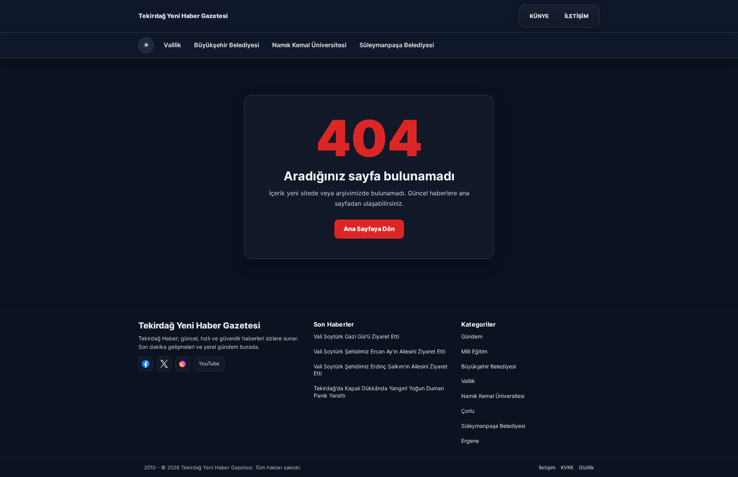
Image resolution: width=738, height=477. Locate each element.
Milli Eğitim (474, 351)
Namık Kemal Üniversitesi (309, 45)
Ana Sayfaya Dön (369, 229)
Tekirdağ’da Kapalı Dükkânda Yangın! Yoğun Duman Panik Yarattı (379, 392)
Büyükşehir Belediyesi (226, 45)
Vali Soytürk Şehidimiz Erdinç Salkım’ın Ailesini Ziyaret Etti (380, 370)
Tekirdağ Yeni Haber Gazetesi (199, 325)
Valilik (172, 45)
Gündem (471, 336)
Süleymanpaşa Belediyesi (396, 45)
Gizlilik (586, 467)
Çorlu (467, 411)
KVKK (567, 467)
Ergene (470, 440)
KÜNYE (539, 16)
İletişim (547, 467)
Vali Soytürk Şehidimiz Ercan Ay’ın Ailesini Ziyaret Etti (379, 351)
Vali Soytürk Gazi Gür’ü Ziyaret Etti (356, 336)
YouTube (209, 363)
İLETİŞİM (576, 16)
